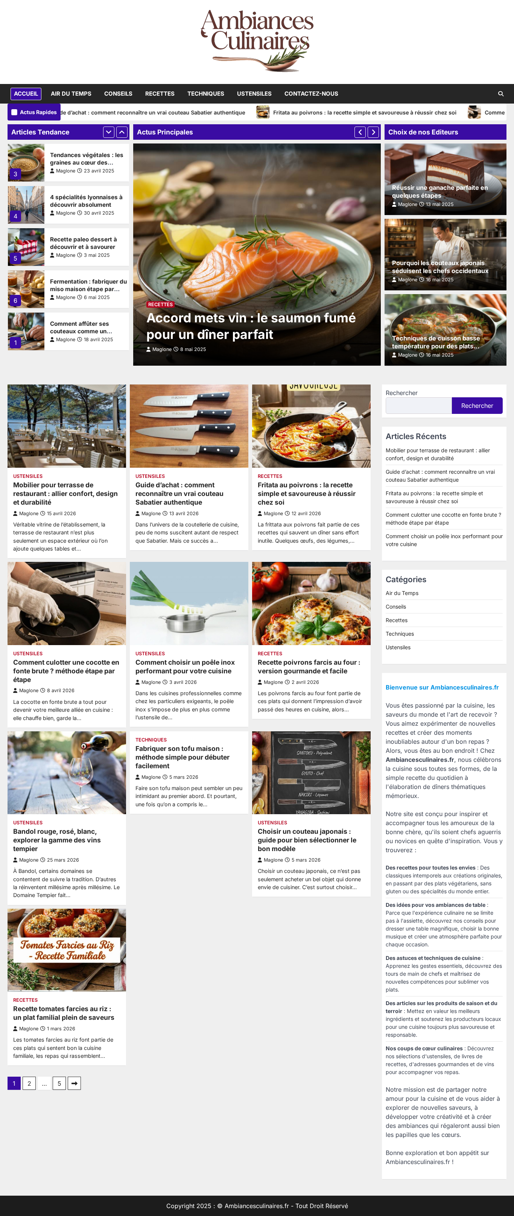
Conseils (118, 93)
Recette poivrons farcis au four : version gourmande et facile (309, 666)
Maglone (65, 171)
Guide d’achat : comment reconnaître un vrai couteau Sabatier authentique (105, 112)
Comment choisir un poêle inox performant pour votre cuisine (185, 666)
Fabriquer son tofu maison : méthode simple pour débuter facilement (182, 757)
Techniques (205, 93)
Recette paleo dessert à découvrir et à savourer (83, 243)
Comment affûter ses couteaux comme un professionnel (79, 331)
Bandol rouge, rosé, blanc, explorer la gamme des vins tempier (57, 840)
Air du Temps (71, 93)
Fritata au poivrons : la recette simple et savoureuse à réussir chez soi (322, 112)
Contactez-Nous (311, 93)
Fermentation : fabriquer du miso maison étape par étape (88, 289)
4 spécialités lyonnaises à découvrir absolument (86, 201)
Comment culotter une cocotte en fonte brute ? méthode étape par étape (66, 671)
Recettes (160, 93)
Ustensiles (254, 93)
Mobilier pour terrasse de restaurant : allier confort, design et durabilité (65, 493)
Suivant (74, 1083)
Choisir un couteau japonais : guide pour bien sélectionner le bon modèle (307, 840)
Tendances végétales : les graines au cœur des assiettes (86, 162)
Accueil (26, 93)
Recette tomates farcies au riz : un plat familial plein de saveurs (63, 1013)
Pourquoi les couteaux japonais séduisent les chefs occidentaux (440, 267)
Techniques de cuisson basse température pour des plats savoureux (436, 346)
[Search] (500, 93)
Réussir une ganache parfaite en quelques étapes (440, 191)
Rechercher (402, 393)
